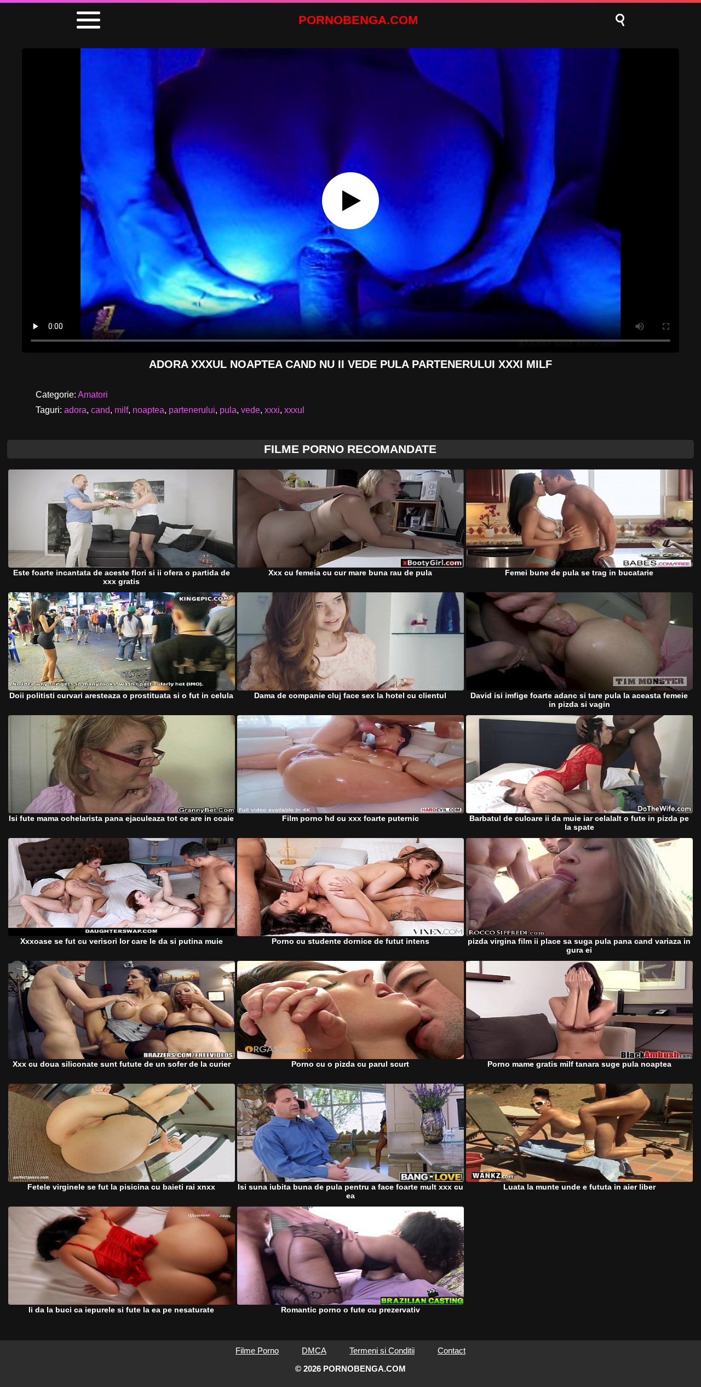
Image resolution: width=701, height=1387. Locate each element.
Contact (452, 1350)
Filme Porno (257, 1350)
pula (228, 410)
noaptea (148, 410)
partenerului (192, 410)
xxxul (294, 410)
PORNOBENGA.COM (358, 20)
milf (121, 410)
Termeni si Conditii (382, 1350)
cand (100, 410)
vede (250, 410)
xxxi (272, 410)
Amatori (93, 394)
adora (75, 410)
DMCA (314, 1350)
